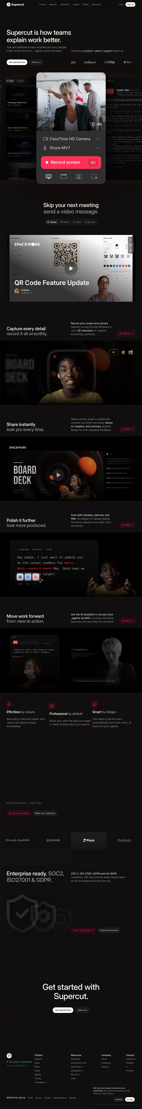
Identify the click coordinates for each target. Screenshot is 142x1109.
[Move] (71, 660)
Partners (105, 1067)
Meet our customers (45, 810)
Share (127, 429)
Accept (130, 1099)
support (107, 50)
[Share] (71, 468)
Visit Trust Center (82, 930)
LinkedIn (129, 1063)
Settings (118, 1099)
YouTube (130, 1071)
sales (97, 50)
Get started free (17, 62)
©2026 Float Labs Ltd (16, 1098)
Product (42, 4)
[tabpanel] (71, 268)
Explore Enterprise (109, 930)
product (88, 50)
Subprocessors (60, 1098)
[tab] (51, 222)
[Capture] (71, 373)
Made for (53, 4)
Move (127, 620)
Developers (76, 1071)
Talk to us (36, 62)
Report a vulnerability (16, 1066)
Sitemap (72, 1098)
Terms (30, 1098)
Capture (126, 333)
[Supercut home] (15, 4)
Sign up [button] (130, 4)
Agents (38, 1075)
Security (74, 1075)
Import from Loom (78, 1063)
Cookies (47, 1098)
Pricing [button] (85, 4)
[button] (76, 4)
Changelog (39, 1082)
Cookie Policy (107, 1093)
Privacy (39, 1098)
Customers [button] (64, 4)
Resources (96, 4)
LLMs (73, 1078)
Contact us (130, 1059)
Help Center (76, 1067)
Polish (127, 525)
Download (75, 1059)
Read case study (20, 810)
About (104, 1059)
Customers (106, 1063)
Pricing (38, 1078)
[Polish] (71, 564)
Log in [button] (121, 4)
